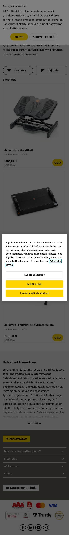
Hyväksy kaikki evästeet (34, 293)
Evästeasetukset (34, 274)
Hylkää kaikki (34, 284)
